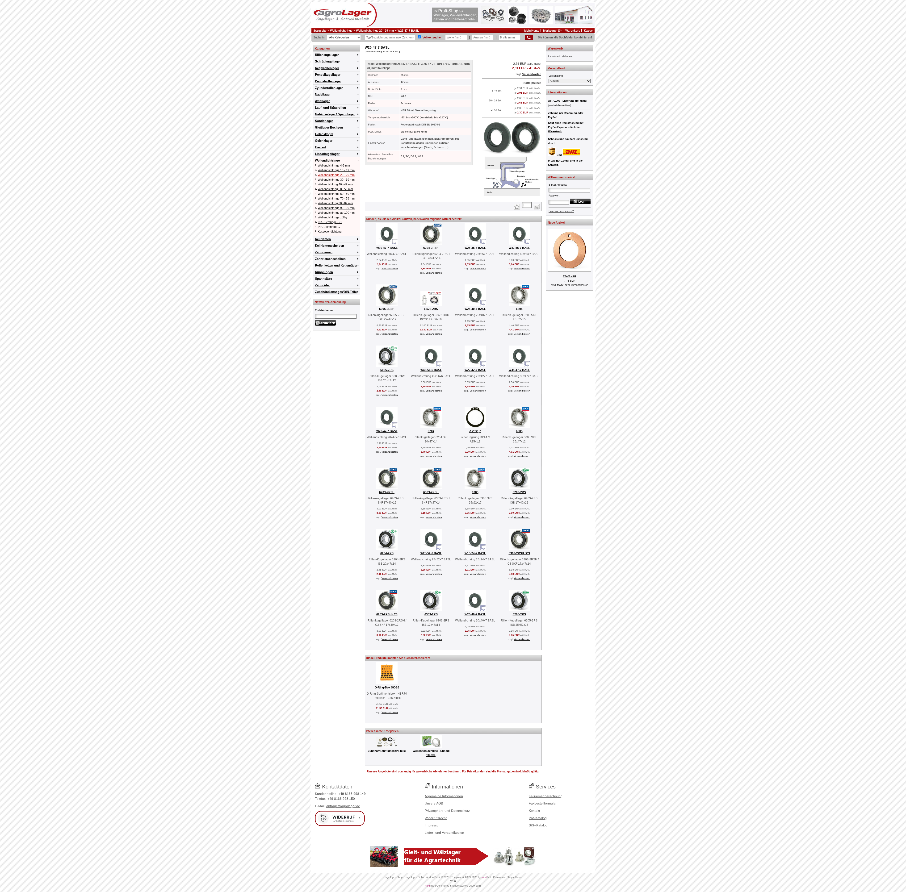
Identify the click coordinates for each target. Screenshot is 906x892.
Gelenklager (323, 140)
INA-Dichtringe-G (329, 227)
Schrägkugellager (328, 61)
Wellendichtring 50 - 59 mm (335, 189)
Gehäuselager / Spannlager (335, 114)
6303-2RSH (431, 492)
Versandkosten (531, 74)
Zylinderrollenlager (329, 88)
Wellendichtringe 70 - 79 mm (336, 198)
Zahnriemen (323, 252)
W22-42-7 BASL (475, 370)
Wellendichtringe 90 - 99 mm (336, 208)
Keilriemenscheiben (329, 245)
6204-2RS (387, 553)
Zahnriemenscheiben (330, 259)
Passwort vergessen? (561, 211)
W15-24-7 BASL (475, 553)
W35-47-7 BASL (519, 370)
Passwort (554, 195)
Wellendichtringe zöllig (332, 217)
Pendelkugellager (327, 74)
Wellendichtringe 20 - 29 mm (375, 30)
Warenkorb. (555, 131)
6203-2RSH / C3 (387, 614)
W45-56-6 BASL (431, 370)
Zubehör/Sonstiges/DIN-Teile (336, 292)
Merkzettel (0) (552, 30)
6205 (519, 309)
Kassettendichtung (330, 231)
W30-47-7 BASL (387, 248)
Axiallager (322, 101)
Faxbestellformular (543, 803)
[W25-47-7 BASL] (511, 196)
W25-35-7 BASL (475, 248)
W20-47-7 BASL (387, 431)
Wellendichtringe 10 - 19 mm (336, 170)
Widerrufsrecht (436, 818)
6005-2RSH (386, 309)
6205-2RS (519, 614)
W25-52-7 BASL (431, 553)
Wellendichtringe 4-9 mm (334, 165)
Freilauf (320, 147)
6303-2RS (431, 614)
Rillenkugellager (327, 55)
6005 (519, 431)
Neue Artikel (556, 222)
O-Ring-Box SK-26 (387, 687)
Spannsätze (323, 278)
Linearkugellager (327, 154)
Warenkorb (572, 30)
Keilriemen (323, 239)
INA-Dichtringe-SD (330, 222)
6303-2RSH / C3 (519, 553)
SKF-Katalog (538, 825)
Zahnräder (322, 285)
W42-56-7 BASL (519, 248)
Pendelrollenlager (328, 81)
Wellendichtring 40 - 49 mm (335, 184)
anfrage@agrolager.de (343, 806)
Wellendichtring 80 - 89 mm (335, 203)
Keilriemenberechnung (545, 796)
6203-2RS (519, 492)
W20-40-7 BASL (475, 614)
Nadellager (323, 94)
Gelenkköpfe (324, 134)
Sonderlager (324, 121)
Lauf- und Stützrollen (330, 107)
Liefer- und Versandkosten (444, 832)
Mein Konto (531, 30)
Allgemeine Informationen (444, 796)
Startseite (320, 30)
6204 (431, 431)
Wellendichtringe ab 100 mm (336, 212)
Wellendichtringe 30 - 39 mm (336, 179)
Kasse (588, 30)
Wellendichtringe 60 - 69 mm (336, 194)
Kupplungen (324, 272)
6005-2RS (387, 370)
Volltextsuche (432, 37)
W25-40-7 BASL (475, 309)
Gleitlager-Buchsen (329, 127)
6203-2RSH (386, 492)
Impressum (433, 825)
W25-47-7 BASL (408, 30)
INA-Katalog (538, 818)
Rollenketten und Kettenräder (336, 265)
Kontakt (534, 811)
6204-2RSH (431, 248)
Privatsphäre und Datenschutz (447, 811)
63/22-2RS (431, 309)
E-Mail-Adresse (324, 310)
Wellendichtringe (341, 30)
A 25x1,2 (475, 431)
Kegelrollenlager (327, 68)
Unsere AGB (434, 803)
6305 (475, 492)
